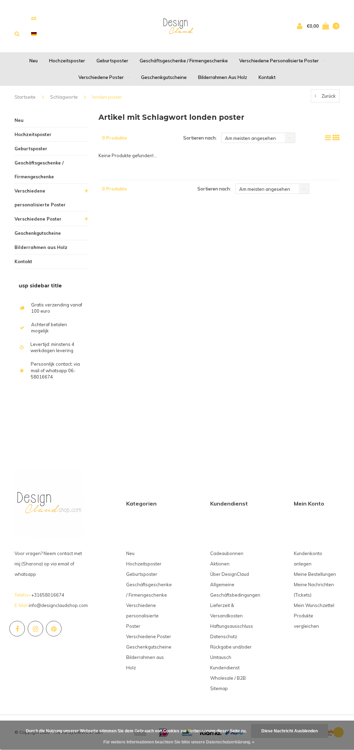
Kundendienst (225, 667)
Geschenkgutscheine (164, 77)
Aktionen (220, 563)
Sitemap (219, 688)
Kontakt (267, 77)
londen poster (107, 97)
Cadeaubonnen (226, 553)
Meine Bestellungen (315, 574)
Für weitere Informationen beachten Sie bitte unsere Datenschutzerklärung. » (178, 742)
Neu (33, 60)
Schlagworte (64, 97)
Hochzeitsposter (67, 60)
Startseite (25, 97)
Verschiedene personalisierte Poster (279, 60)
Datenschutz (223, 636)
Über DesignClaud (229, 574)
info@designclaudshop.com (58, 605)
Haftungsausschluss (231, 626)
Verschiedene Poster (101, 77)
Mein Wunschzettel (314, 605)
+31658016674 (47, 595)
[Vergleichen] (33, 18)
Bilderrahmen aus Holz (222, 77)
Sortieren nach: (200, 138)
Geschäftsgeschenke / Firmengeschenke (184, 60)
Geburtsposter (112, 60)
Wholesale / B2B (228, 678)
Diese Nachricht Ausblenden (289, 731)
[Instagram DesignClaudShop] (35, 628)
